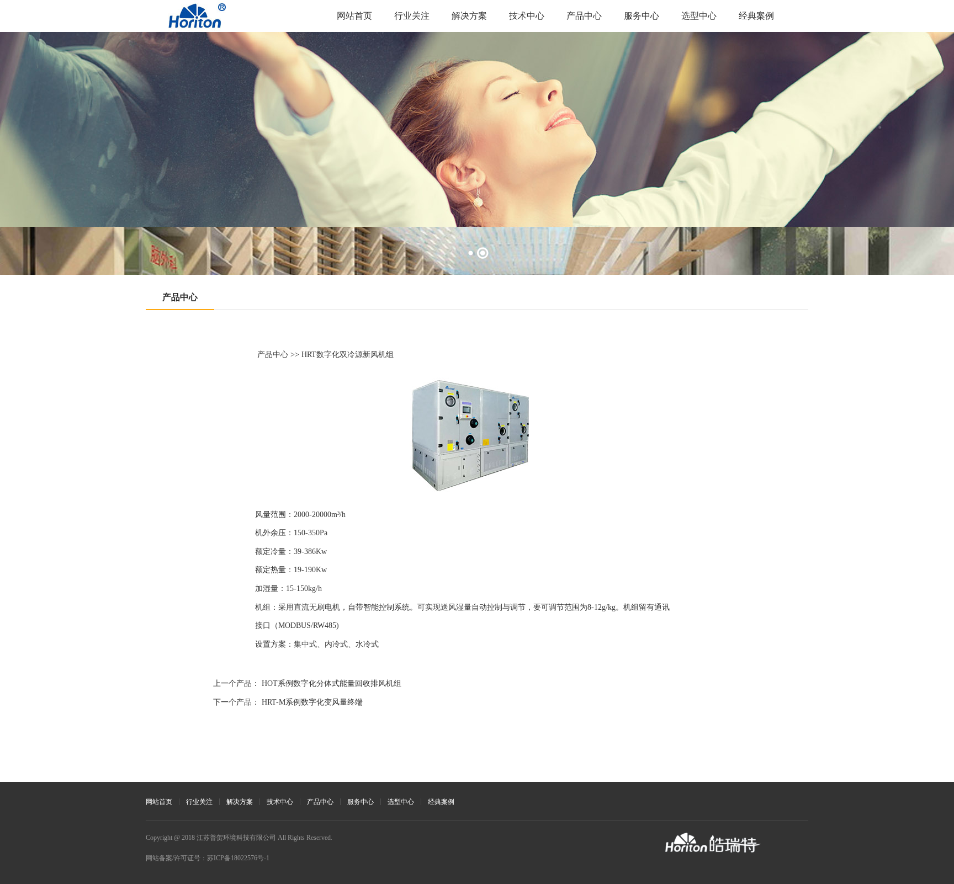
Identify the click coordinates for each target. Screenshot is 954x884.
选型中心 (699, 15)
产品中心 (584, 15)
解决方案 (469, 15)
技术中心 (526, 15)
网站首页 (354, 15)
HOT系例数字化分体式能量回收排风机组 (331, 683)
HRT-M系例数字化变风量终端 (312, 702)
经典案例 (756, 15)
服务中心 (641, 15)
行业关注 (412, 15)
